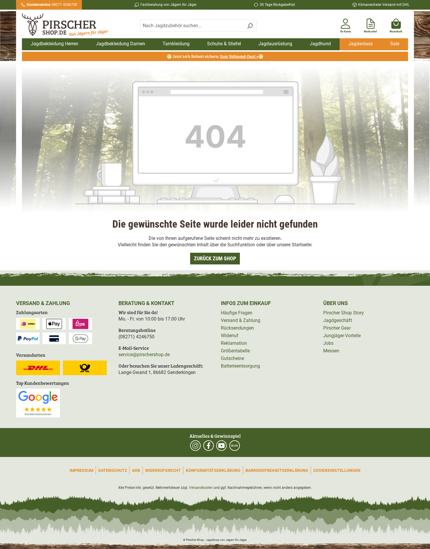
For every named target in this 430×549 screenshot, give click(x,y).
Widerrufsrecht (163, 470)
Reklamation (234, 343)
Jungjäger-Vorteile (342, 335)
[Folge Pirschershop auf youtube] (221, 445)
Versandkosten (201, 488)
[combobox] (191, 26)
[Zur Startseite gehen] (68, 24)
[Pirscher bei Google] (38, 403)
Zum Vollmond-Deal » (239, 56)
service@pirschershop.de (144, 354)
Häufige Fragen (236, 313)
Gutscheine (232, 358)
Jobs (328, 343)
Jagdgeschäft (337, 320)
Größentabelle (235, 351)
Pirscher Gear (337, 328)
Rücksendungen (237, 328)
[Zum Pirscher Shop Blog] (234, 445)
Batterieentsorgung (240, 366)
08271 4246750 (52, 5)
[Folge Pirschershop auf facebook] (208, 445)
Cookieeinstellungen (336, 470)
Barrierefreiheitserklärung (276, 470)
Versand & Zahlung (240, 320)
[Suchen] (250, 26)
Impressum (81, 470)
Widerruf (229, 335)
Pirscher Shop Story (343, 313)
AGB (136, 470)
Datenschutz (112, 470)
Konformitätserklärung (213, 470)
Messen (331, 351)
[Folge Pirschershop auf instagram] (195, 445)
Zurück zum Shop (215, 258)
